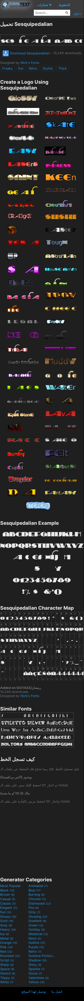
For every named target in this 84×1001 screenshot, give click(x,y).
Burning (36, 894)
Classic (8, 903)
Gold (6, 921)
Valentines (38, 978)
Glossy (8, 916)
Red (6, 951)
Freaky (7, 68)
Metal (6, 938)
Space (7, 969)
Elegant (8, 908)
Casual (7, 899)
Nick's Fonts (30, 63)
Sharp (7, 965)
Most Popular (10, 886)
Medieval (38, 934)
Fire (33, 908)
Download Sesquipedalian (29, 53)
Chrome (37, 899)
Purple (36, 947)
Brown (7, 894)
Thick (62, 68)
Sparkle (36, 969)
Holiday (36, 929)
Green (36, 925)
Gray (6, 925)
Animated (38, 886)
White (6, 982)
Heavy (8, 929)
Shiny (34, 965)
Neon (34, 938)
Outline (36, 943)
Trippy (7, 978)
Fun (20, 68)
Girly (34, 912)
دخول (77, 13)
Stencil (7, 973)
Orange (8, 943)
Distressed (39, 903)
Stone (35, 973)
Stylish (48, 68)
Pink (6, 947)
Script (7, 960)
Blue (34, 890)
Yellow (36, 982)
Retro (33, 68)
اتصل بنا (56, 991)
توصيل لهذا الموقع (34, 991)
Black (7, 890)
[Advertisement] (42, 839)
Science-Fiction (42, 956)
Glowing (37, 916)
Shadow (37, 960)
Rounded (10, 956)
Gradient (37, 921)
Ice (4, 934)
